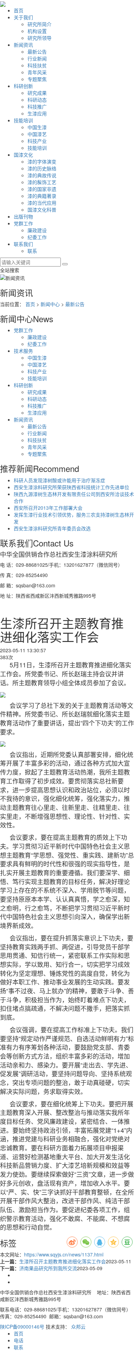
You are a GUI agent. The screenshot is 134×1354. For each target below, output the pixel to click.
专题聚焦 (37, 79)
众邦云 (78, 1326)
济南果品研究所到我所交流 (48, 1268)
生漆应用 (37, 113)
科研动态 (37, 99)
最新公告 (37, 51)
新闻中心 (50, 304)
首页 (18, 10)
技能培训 (23, 120)
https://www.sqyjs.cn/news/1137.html (63, 1254)
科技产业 (37, 140)
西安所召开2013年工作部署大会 (48, 507)
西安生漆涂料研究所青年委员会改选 (52, 528)
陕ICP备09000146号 (22, 1326)
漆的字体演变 (41, 161)
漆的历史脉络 (41, 168)
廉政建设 (37, 230)
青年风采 (37, 72)
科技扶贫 (37, 65)
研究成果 (37, 92)
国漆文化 (23, 154)
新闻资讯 (23, 44)
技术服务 (23, 350)
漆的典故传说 (41, 175)
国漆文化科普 (41, 209)
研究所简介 (39, 24)
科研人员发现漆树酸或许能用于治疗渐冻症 (59, 480)
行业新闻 (37, 58)
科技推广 (37, 106)
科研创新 (23, 85)
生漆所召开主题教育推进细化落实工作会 (62, 1261)
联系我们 (23, 243)
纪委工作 (37, 237)
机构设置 (37, 30)
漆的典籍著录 (41, 195)
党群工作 (23, 223)
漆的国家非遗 (41, 188)
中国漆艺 (37, 134)
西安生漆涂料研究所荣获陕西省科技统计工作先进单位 (71, 487)
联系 (32, 250)
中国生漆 (37, 127)
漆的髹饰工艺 (41, 182)
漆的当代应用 (41, 202)
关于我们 (23, 17)
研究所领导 (39, 37)
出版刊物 (23, 216)
